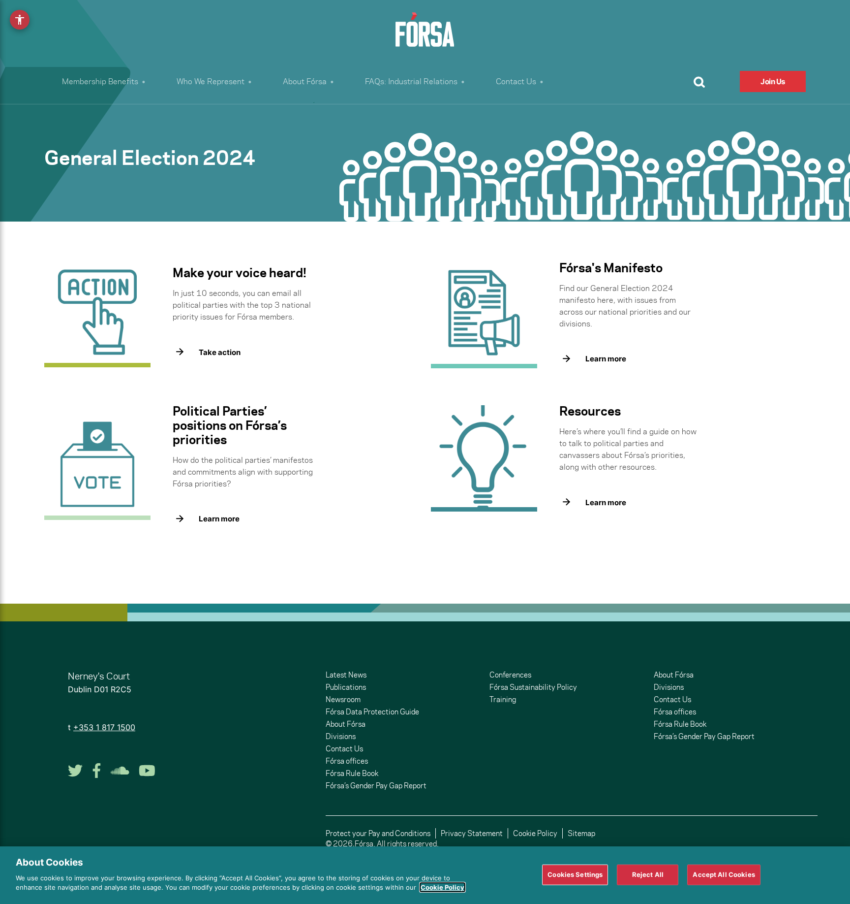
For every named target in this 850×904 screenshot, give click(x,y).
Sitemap (581, 833)
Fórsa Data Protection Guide (372, 712)
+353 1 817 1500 (104, 727)
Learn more (605, 358)
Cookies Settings (575, 874)
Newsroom (343, 699)
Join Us (772, 81)
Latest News (346, 675)
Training (502, 699)
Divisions (341, 736)
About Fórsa (305, 81)
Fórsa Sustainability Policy (533, 687)
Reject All (648, 874)
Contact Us (516, 81)
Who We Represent (210, 81)
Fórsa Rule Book (352, 773)
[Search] (699, 82)
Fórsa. (365, 844)
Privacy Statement (472, 833)
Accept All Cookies (724, 874)
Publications (346, 687)
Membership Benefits (100, 81)
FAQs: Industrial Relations (411, 81)
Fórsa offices (347, 761)
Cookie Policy (535, 833)
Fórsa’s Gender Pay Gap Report (376, 785)
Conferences (510, 675)
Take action (220, 352)
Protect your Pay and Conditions (378, 833)
